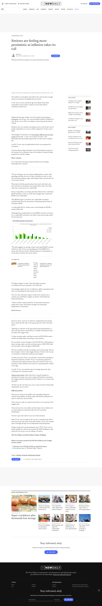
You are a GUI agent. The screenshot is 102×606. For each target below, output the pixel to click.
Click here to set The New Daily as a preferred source (30, 446)
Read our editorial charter (62, 574)
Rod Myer (18, 54)
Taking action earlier (17, 375)
